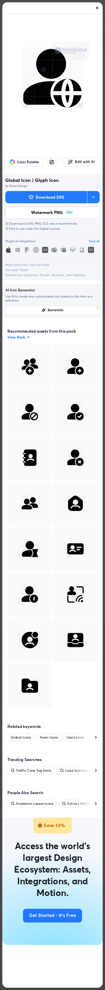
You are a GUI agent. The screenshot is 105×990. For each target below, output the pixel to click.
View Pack (16, 337)
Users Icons (75, 737)
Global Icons (21, 737)
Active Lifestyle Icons (84, 803)
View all (94, 241)
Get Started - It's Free (52, 915)
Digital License (50, 228)
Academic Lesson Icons (34, 803)
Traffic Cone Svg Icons (33, 770)
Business (58, 275)
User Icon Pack (39, 265)
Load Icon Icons (77, 770)
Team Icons (49, 737)
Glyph (24, 270)
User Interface (76, 275)
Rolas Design (18, 186)
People (45, 275)
